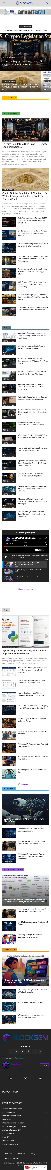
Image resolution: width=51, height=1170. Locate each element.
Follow (44, 1065)
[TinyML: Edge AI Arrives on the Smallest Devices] (9, 926)
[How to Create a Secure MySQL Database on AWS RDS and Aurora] (9, 697)
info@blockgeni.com (19, 1058)
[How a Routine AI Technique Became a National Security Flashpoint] (9, 452)
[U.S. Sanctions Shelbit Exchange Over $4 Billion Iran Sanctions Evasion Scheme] (9, 311)
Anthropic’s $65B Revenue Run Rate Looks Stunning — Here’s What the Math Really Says (33, 335)
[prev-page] (3, 106)
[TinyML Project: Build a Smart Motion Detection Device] (9, 723)
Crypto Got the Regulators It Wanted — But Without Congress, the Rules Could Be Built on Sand (25, 196)
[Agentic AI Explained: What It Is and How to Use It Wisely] (25, 809)
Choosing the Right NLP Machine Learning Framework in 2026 (24, 981)
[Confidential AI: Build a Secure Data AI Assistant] (9, 735)
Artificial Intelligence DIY (10, 647)
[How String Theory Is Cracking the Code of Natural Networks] (9, 994)
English (33, 1167)
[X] (40, 1051)
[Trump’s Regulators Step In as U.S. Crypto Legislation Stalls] (25, 52)
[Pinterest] (28, 1051)
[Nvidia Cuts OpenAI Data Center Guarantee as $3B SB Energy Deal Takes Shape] (9, 363)
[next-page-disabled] (7, 106)
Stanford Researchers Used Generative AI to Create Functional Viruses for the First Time (32, 488)
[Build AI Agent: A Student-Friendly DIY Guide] (9, 774)
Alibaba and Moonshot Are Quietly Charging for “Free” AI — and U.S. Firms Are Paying (32, 501)
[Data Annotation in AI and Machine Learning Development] (9, 833)
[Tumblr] (34, 1051)
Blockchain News (9, 58)
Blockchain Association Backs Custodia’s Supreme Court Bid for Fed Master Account (33, 233)
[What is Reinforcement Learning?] (9, 1006)
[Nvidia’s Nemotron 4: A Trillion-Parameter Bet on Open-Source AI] (9, 427)
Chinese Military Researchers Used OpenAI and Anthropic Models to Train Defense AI (32, 514)
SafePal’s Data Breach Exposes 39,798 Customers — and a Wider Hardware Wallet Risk (32, 220)
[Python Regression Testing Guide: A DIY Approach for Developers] (25, 631)
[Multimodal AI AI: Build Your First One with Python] (9, 748)
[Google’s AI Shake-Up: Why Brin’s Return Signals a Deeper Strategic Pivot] (9, 478)
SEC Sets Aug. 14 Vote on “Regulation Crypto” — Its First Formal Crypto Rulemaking (32, 284)
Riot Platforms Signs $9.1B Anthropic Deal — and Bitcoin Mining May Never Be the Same (33, 297)
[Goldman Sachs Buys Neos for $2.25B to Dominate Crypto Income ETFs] (9, 248)
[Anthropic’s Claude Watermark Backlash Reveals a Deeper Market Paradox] (9, 401)
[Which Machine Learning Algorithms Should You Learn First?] (9, 1019)
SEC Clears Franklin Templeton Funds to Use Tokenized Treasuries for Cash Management (33, 258)
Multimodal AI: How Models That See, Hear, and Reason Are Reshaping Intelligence (32, 856)
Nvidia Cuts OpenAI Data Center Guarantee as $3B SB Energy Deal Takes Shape (33, 361)
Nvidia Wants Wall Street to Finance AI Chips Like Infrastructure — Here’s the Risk (32, 412)
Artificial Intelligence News (8, 340)
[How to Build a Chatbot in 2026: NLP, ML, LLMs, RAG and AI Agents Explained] (9, 710)
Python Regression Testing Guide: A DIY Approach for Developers (24, 652)
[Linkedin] (22, 1051)
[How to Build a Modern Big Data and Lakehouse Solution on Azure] (9, 684)
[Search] (47, 3)
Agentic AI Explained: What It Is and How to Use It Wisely (24, 820)
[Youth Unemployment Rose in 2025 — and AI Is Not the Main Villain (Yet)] (9, 376)
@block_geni (16, 1064)
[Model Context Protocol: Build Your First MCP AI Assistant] (9, 761)
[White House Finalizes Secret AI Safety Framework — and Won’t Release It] (9, 439)
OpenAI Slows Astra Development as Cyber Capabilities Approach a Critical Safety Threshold (32, 463)
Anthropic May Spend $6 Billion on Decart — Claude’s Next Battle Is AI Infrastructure (31, 386)
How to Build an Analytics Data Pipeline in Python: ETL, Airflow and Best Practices (32, 670)
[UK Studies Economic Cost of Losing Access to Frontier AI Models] (9, 350)
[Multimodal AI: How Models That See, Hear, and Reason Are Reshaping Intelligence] (9, 858)
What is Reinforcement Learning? (30, 1002)
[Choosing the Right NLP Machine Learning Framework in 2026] (9, 939)
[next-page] (7, 320)
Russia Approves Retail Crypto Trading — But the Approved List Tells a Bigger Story (33, 271)
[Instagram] (16, 1051)
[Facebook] (11, 1051)
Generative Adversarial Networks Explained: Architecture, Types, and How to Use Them (24, 900)
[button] (4, 3)
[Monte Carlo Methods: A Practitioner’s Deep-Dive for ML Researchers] (9, 846)
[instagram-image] (10, 1078)
